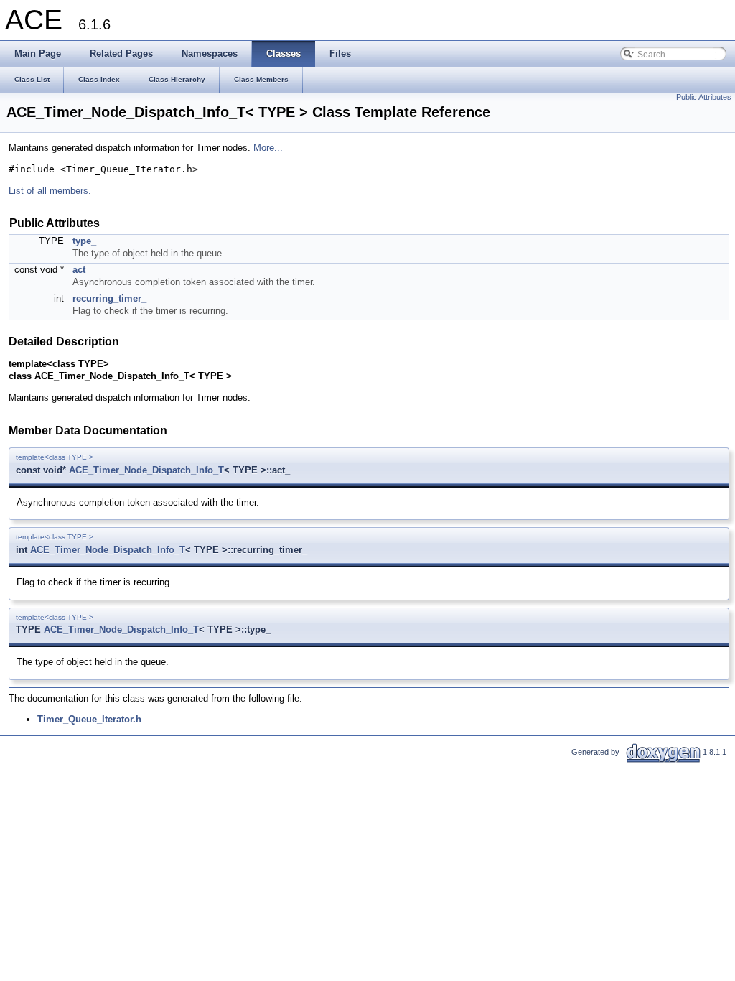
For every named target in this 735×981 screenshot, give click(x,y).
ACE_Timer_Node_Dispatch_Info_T (146, 470)
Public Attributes (703, 97)
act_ (81, 269)
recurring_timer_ (109, 298)
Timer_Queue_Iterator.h (89, 719)
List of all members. (50, 190)
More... (268, 147)
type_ (84, 241)
